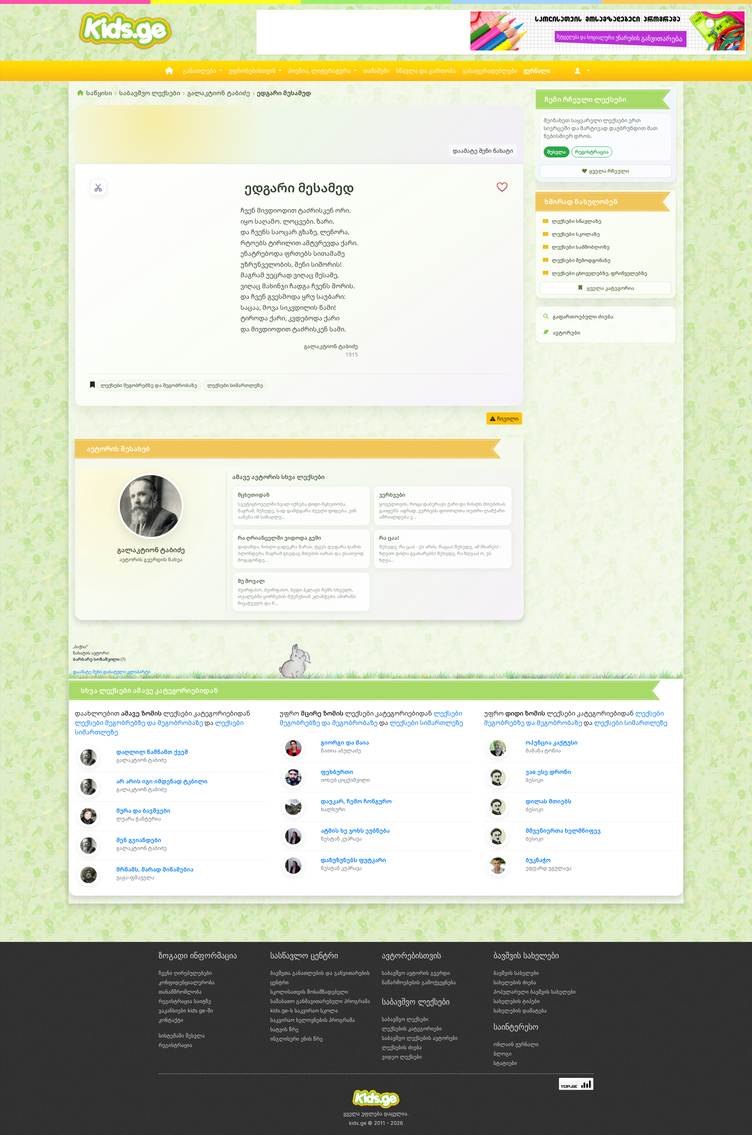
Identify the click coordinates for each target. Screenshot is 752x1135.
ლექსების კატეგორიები (412, 1028)
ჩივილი (507, 418)
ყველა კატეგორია (610, 287)
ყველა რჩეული (609, 170)
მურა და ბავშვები (143, 810)
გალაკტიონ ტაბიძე (218, 93)
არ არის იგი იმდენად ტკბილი (162, 781)
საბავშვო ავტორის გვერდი (416, 973)
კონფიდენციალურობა (187, 982)
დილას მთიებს (548, 801)
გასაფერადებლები (489, 70)
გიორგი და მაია (345, 742)
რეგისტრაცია (592, 151)
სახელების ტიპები (517, 1001)
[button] (580, 71)
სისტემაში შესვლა (182, 1035)
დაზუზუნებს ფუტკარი (353, 860)
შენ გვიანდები (138, 840)
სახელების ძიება (515, 982)
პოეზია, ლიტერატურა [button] (320, 70)
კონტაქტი (171, 1020)
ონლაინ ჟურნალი (516, 1044)
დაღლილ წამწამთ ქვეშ (152, 751)
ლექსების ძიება (402, 1047)
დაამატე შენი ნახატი (483, 150)
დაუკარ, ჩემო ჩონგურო (356, 801)
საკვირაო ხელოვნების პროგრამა (312, 1020)
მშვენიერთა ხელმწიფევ (563, 830)
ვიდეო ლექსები (402, 1057)
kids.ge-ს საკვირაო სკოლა (304, 1010)
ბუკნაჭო (538, 860)
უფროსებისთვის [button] (253, 70)
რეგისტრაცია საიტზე (185, 1001)
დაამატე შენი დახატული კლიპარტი (111, 671)
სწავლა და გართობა (426, 70)
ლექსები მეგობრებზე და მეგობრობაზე (149, 385)
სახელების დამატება (520, 1010)
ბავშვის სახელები (516, 973)
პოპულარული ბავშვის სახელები (535, 992)
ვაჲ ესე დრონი (548, 771)
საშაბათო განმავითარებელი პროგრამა (320, 1001)
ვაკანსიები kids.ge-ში (186, 1010)
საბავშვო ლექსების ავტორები (420, 1038)
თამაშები (376, 70)
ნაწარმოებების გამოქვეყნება (419, 982)
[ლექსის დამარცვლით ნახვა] (98, 187)
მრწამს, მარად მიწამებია (154, 869)
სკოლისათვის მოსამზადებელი (309, 992)
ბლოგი (503, 1053)
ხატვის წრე (284, 1029)
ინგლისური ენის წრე (296, 1039)
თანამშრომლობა (180, 992)
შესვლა (556, 151)
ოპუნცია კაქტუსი (552, 742)
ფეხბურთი (337, 771)
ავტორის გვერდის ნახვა (151, 559)
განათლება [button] (200, 70)
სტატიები (505, 1063)
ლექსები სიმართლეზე (235, 385)
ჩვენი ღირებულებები (185, 973)
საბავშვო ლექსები (149, 93)
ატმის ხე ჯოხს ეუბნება (355, 830)
